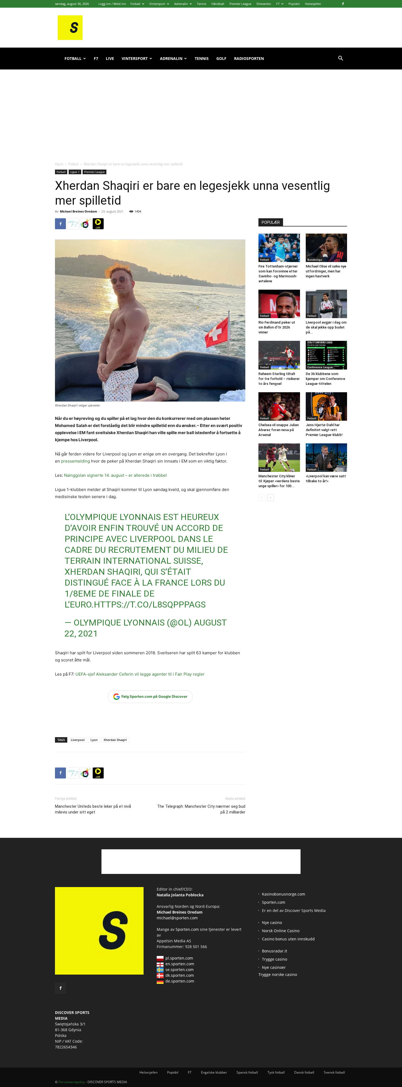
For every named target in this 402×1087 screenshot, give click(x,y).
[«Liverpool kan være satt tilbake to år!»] (326, 457)
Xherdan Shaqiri (115, 740)
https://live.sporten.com (98, 223)
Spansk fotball (247, 1072)
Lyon (94, 740)
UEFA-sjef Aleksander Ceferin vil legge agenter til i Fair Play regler (140, 674)
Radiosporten (249, 58)
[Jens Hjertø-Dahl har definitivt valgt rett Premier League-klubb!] (326, 406)
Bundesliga (314, 259)
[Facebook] (343, 4)
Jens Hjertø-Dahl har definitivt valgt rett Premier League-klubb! (324, 430)
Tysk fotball (276, 1072)
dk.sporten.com (179, 975)
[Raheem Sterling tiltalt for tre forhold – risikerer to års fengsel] (279, 355)
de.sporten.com (179, 981)
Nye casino (272, 922)
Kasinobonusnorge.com (283, 894)
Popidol (294, 4)
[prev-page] (261, 497)
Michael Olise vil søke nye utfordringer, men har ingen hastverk (326, 271)
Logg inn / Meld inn (112, 4)
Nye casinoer (274, 967)
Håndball (217, 4)
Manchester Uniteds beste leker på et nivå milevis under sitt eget (93, 809)
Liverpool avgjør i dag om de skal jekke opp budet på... (326, 327)
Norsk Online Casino (280, 930)
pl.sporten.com (179, 958)
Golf (221, 58)
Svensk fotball (334, 1072)
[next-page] (270, 497)
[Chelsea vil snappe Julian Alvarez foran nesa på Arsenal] (279, 406)
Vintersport (157, 4)
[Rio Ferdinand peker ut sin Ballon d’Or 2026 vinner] (279, 304)
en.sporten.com (179, 963)
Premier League (240, 4)
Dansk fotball (304, 1072)
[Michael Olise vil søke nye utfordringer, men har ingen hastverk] (326, 248)
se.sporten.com (179, 969)
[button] (340, 59)
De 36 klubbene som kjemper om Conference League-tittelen (325, 379)
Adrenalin (181, 4)
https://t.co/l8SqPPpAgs (150, 604)
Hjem (59, 164)
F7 (277, 4)
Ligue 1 (75, 172)
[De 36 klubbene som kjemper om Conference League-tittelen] (326, 355)
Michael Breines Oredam (78, 211)
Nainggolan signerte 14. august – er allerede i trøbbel (115, 475)
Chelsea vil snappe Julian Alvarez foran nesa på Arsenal (278, 430)
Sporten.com (188, 929)
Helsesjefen (313, 4)
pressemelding (75, 461)
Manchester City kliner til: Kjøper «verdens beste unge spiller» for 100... (279, 481)
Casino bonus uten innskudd (288, 938)
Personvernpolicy (72, 1082)
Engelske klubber (214, 1072)
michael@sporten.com (177, 917)
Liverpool (78, 740)
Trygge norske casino (277, 974)
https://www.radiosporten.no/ (85, 223)
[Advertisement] (201, 109)
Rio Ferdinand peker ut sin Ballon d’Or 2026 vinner (276, 327)
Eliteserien (264, 4)
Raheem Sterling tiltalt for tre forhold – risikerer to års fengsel (279, 379)
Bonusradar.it (274, 951)
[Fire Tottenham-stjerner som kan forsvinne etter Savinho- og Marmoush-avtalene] (279, 248)
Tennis (201, 4)
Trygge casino (274, 959)
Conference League (320, 367)
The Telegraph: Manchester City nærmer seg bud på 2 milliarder (201, 809)
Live (110, 58)
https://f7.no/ (73, 223)
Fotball (135, 4)
